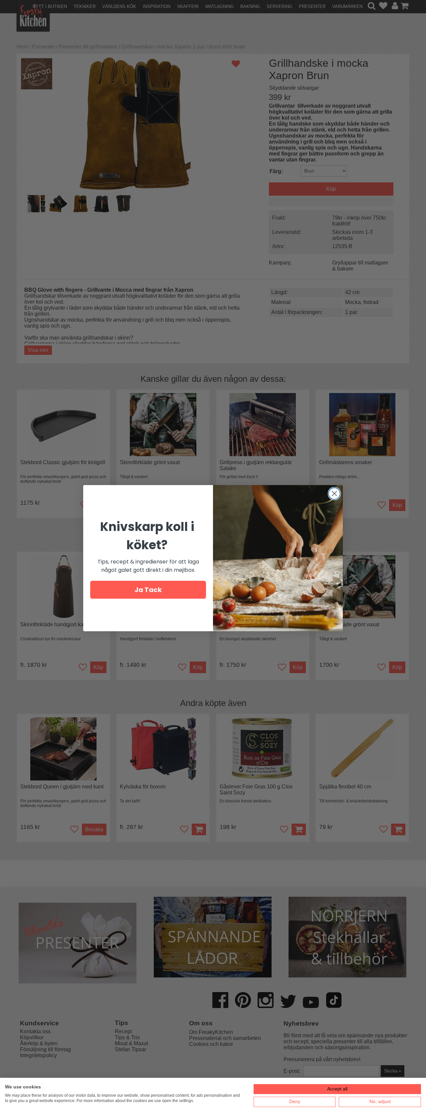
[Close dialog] (334, 493)
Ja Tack (148, 589)
